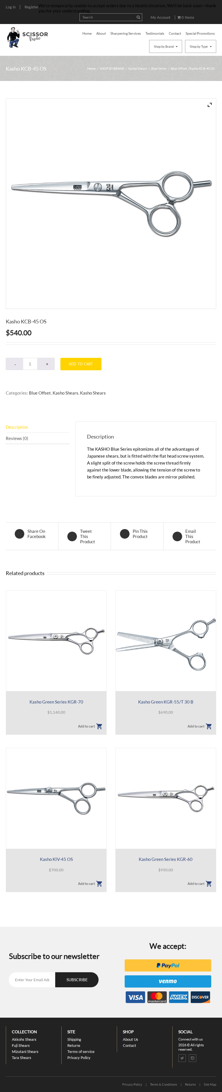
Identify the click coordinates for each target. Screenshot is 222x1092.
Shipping (74, 1039)
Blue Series (159, 68)
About (101, 33)
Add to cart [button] (86, 726)
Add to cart (81, 364)
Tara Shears (21, 1057)
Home (87, 33)
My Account (161, 17)
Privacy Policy (78, 1057)
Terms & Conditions (163, 1084)
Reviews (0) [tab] (17, 438)
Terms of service (81, 1051)
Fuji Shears (21, 1045)
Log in (11, 7)
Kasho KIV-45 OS (56, 859)
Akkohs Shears (24, 1039)
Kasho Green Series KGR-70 (56, 701)
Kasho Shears (137, 68)
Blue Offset (179, 68)
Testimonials (154, 33)
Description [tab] (17, 427)
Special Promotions (200, 33)
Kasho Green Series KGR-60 (166, 859)
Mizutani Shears (25, 1051)
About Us (130, 1039)
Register (31, 7)
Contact (175, 33)
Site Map (210, 1084)
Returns (73, 1045)
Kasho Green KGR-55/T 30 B (165, 701)
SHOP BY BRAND (112, 68)
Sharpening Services (125, 33)
